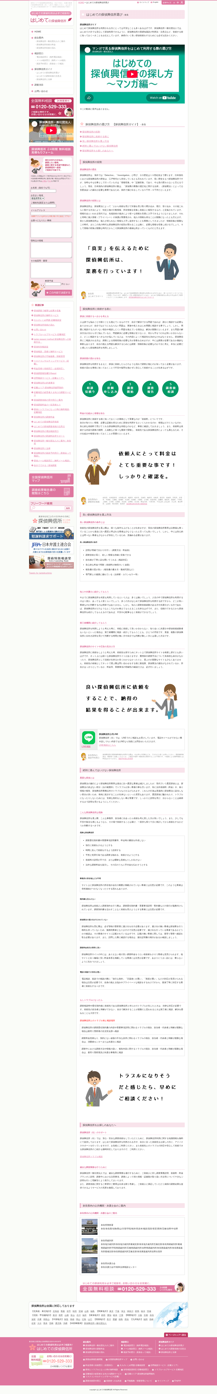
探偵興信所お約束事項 (44, 383)
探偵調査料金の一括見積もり (47, 405)
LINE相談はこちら (107, 745)
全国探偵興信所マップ (117, 1359)
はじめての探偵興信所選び (172, 1345)
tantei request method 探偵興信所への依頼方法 (52, 340)
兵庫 (39, 1319)
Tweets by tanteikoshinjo (40, 573)
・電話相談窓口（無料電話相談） (49, 57)
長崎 (151, 1319)
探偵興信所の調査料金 (44, 417)
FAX (49, 181)
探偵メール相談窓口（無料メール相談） (52, 460)
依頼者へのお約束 (114, 1381)
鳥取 (66, 1319)
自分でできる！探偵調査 (45, 465)
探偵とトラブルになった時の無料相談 (101, 1369)
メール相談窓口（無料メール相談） (138, 1349)
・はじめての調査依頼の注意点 (48, 76)
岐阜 (115, 1315)
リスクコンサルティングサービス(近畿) (102, 1376)
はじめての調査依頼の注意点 (173, 1349)
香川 (109, 1319)
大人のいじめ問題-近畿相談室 (47, 320)
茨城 (149, 1311)
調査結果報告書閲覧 (94, 1359)
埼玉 (123, 1311)
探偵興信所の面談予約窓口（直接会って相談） (52, 454)
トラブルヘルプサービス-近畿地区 (49, 334)
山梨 (67, 1315)
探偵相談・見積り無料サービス (48, 351)
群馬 (137, 1311)
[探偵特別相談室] (51, 557)
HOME (37, 31)
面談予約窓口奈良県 (126, 758)
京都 (146, 1315)
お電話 (44, 181)
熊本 (45, 1323)
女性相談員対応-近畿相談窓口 (136, 1369)
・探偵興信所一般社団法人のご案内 (50, 41)
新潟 (55, 1315)
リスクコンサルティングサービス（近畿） (51, 362)
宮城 (81, 1311)
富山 (73, 1315)
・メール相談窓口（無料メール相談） (51, 60)
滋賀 (33, 1319)
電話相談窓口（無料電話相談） (136, 1345)
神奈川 (130, 1311)
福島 (92, 1311)
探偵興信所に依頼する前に (95, 136)
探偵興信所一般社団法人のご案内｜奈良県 (52, 442)
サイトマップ (144, 2)
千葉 (117, 1311)
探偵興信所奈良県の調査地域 (136, 504)
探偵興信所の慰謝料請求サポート (49, 436)
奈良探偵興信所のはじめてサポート (141, 297)
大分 (39, 1323)
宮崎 (51, 1323)
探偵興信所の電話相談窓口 (46, 431)
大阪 (140, 1315)
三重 (121, 1315)
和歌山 (46, 1319)
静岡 (103, 1315)
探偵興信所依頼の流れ (44, 325)
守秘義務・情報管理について (139, 1381)
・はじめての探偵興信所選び (47, 73)
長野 (61, 1315)
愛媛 (115, 1319)
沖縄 (65, 1323)
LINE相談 (86, 746)
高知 (127, 1319)
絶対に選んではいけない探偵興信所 (100, 146)
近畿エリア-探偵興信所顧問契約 (48, 387)
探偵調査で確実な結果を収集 (47, 310)
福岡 (145, 1319)
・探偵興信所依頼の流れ (45, 48)
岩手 (69, 1311)
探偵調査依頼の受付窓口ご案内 (48, 400)
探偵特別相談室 (41, 347)
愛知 (109, 1315)
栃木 (143, 1311)
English (155, 2)
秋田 (75, 1311)
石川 (79, 1315)
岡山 (78, 1319)
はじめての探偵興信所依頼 (46, 422)
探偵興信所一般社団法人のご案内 (99, 1345)
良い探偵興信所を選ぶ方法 (95, 141)
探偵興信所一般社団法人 (95, 1323)
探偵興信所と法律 (42, 448)
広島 (84, 1319)
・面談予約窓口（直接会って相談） (50, 64)
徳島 (121, 1319)
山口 (90, 1319)
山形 (87, 1311)
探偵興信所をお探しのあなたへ (97, 150)
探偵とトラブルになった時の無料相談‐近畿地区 (52, 410)
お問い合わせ (41, 91)
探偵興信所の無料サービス (46, 315)
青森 (63, 1311)
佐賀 (33, 1323)
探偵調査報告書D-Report (45, 373)
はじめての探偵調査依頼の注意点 (49, 426)
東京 (111, 1311)
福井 (84, 1315)
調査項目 (38, 85)
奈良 (152, 1315)
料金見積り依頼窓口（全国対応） (49, 368)
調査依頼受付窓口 (93, 1381)
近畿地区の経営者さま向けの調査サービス (52, 393)
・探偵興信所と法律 (43, 79)
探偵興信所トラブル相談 (91, 1156)
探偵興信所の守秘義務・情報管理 (49, 356)
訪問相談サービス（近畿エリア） (49, 378)
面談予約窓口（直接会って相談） (137, 1352)
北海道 (56, 1311)
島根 (72, 1319)
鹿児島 (58, 1323)
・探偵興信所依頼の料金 (45, 44)
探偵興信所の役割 (91, 131)
